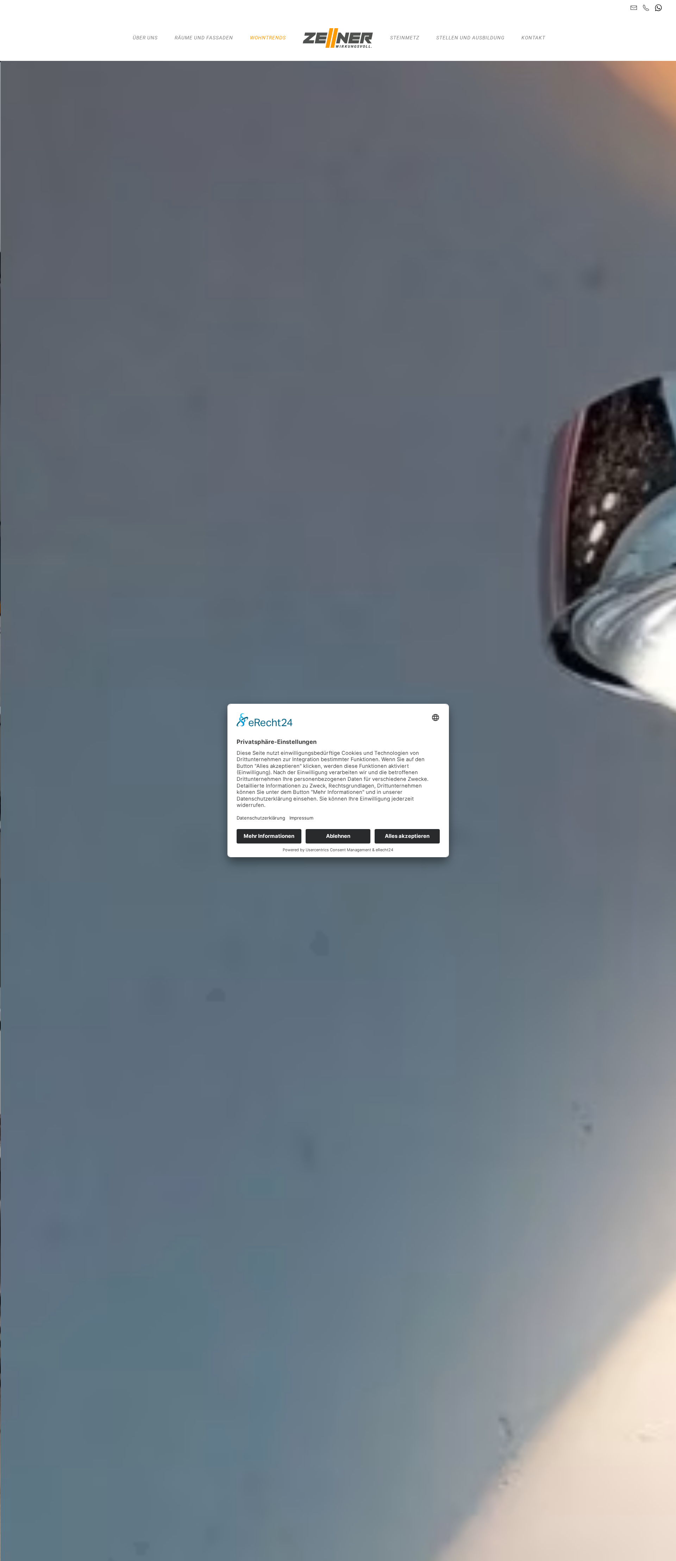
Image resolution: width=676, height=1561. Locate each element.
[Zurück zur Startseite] (338, 38)
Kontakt (533, 37)
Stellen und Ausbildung (470, 37)
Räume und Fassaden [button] (204, 37)
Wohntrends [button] (268, 37)
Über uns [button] (145, 37)
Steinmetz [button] (404, 37)
